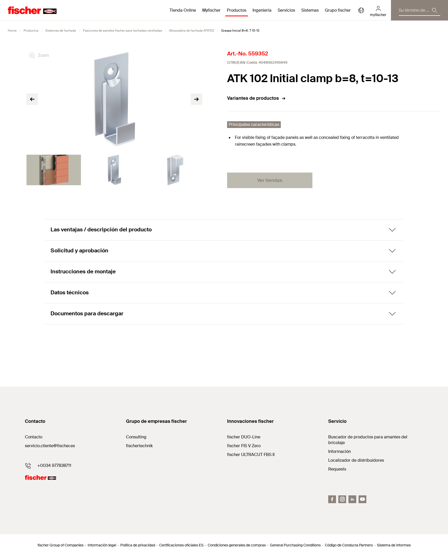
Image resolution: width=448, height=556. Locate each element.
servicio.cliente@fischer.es (50, 445)
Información (339, 451)
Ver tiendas (269, 180)
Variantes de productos (253, 98)
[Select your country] (361, 10)
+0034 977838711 (54, 465)
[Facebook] (332, 499)
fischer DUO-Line (243, 437)
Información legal (102, 545)
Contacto (33, 437)
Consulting (136, 437)
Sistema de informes (394, 545)
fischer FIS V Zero (244, 445)
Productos (31, 30)
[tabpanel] (53, 170)
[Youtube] (362, 499)
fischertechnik (139, 445)
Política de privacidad (137, 545)
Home (12, 30)
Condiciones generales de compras (237, 545)
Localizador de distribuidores (356, 460)
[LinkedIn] (352, 499)
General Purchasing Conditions (295, 545)
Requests (337, 469)
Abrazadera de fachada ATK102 (191, 30)
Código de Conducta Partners (349, 545)
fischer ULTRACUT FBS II (251, 454)
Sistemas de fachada (60, 30)
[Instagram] (342, 499)
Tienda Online (183, 10)
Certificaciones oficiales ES (181, 545)
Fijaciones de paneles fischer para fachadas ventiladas (122, 30)
